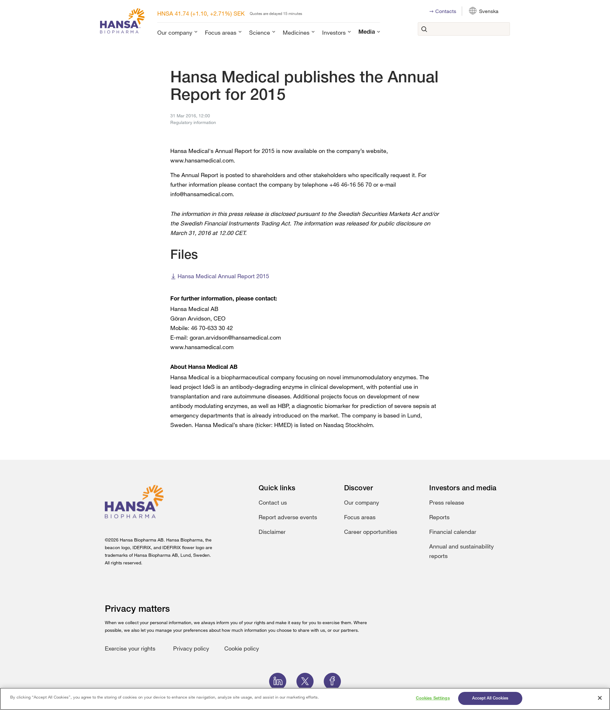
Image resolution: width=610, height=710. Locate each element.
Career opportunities (370, 531)
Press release (446, 502)
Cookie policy (241, 648)
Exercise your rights (130, 648)
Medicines (296, 32)
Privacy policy (191, 648)
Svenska (488, 11)
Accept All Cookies (490, 698)
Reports (439, 517)
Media (366, 32)
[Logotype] (122, 22)
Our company (174, 32)
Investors (334, 32)
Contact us (273, 502)
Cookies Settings (433, 698)
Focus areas (220, 32)
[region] (305, 699)
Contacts (445, 11)
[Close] (600, 698)
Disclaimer (272, 531)
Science (259, 32)
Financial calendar (452, 531)
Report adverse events (288, 517)
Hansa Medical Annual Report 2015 (223, 275)
